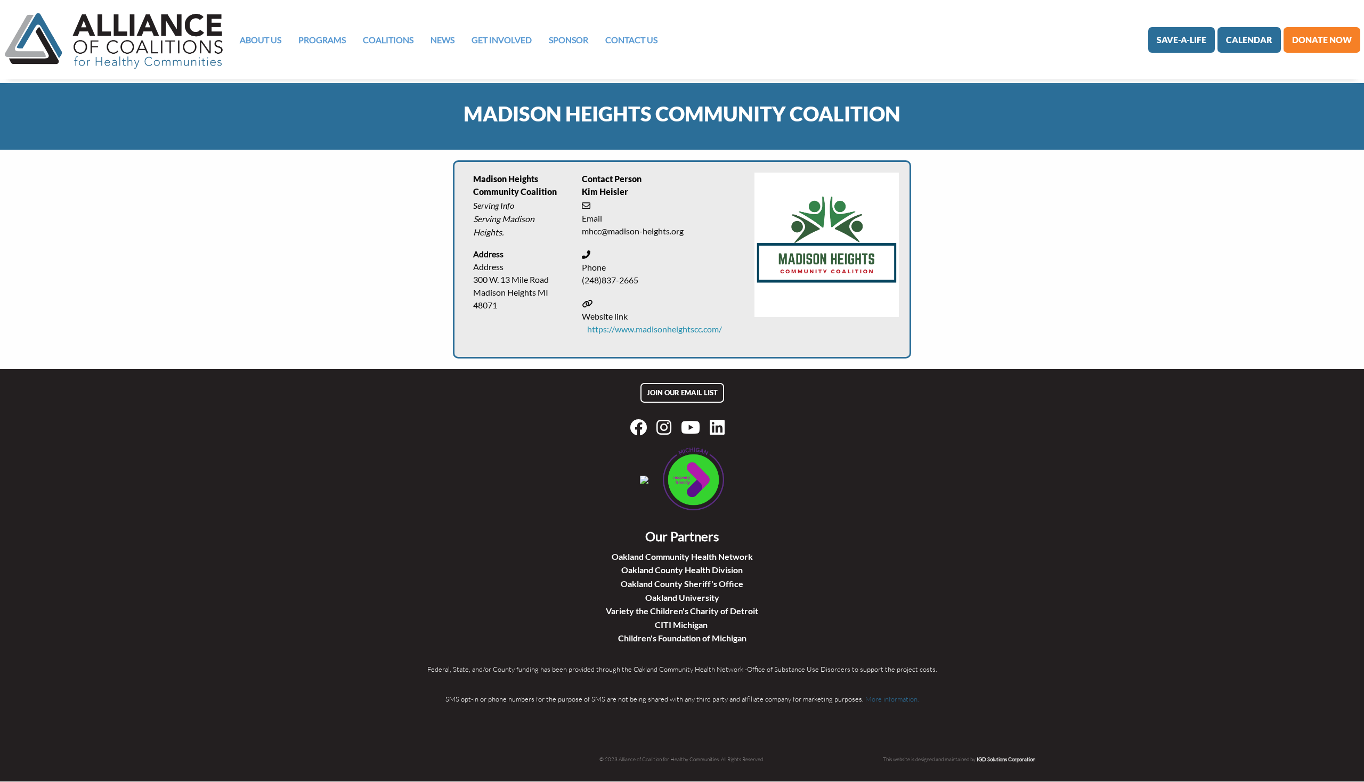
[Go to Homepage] (114, 39)
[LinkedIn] (719, 427)
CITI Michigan (682, 625)
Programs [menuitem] (322, 40)
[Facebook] (640, 427)
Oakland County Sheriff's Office (682, 584)
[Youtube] (692, 427)
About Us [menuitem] (260, 40)
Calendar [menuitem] (1249, 40)
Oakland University (682, 597)
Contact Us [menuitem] (631, 40)
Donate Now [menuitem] (1322, 40)
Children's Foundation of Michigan (682, 638)
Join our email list (682, 392)
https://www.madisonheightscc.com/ (654, 329)
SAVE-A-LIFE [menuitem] (1181, 40)
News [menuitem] (442, 40)
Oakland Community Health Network (682, 556)
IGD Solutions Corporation (1006, 759)
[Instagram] (666, 427)
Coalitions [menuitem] (388, 40)
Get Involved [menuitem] (502, 40)
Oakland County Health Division (682, 570)
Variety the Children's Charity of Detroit (682, 611)
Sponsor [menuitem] (568, 40)
